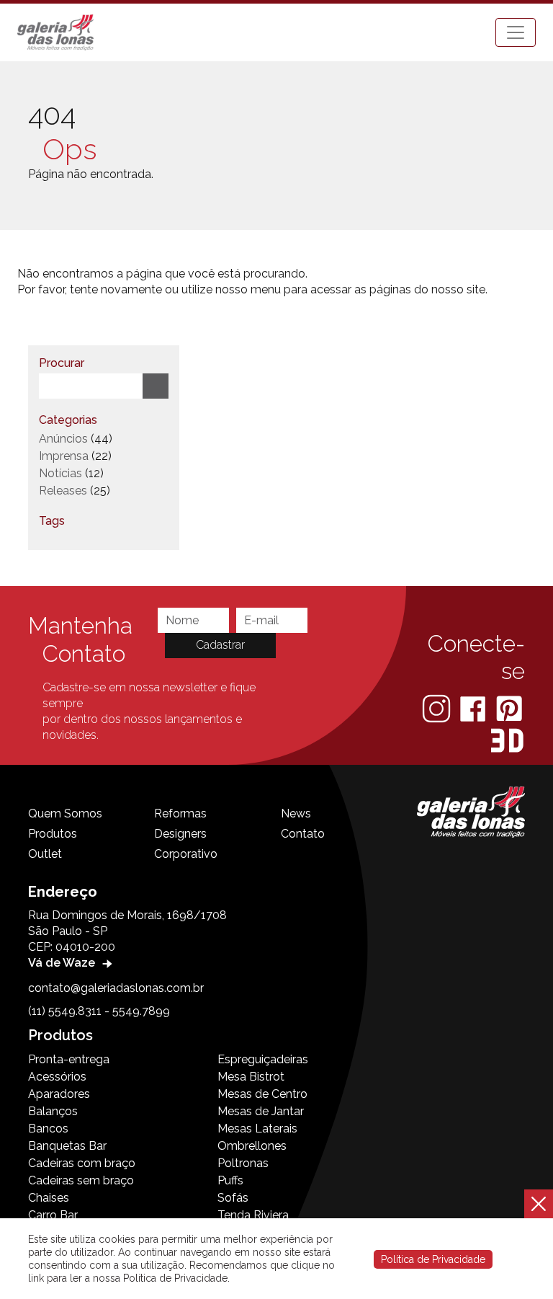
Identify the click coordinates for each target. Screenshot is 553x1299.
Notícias (60, 473)
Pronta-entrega (68, 1059)
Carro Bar (53, 1215)
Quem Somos (65, 813)
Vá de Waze (63, 963)
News (296, 813)
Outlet (45, 854)
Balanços (53, 1111)
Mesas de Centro (262, 1094)
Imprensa (64, 456)
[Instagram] (438, 707)
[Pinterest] (509, 707)
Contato (303, 834)
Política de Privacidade (433, 1259)
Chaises (48, 1198)
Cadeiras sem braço (81, 1180)
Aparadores (59, 1094)
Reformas (180, 813)
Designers (180, 834)
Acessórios (57, 1076)
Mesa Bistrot (250, 1076)
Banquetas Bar (67, 1146)
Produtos (52, 834)
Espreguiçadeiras (262, 1059)
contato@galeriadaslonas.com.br (116, 988)
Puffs (230, 1180)
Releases (63, 490)
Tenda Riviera (253, 1215)
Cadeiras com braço (81, 1163)
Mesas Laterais (257, 1128)
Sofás (232, 1198)
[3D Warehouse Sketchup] (507, 740)
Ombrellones (252, 1146)
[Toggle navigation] (515, 32)
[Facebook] (474, 707)
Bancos (48, 1128)
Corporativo (185, 854)
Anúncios (63, 438)
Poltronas (243, 1163)
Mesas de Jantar (260, 1111)
